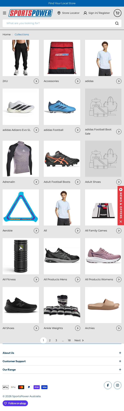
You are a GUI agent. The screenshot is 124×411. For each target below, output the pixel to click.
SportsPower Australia (26, 396)
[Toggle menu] (4, 13)
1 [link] (43, 340)
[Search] (117, 23)
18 (69, 340)
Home (7, 34)
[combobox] (62, 23)
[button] (121, 205)
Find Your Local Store (62, 3)
